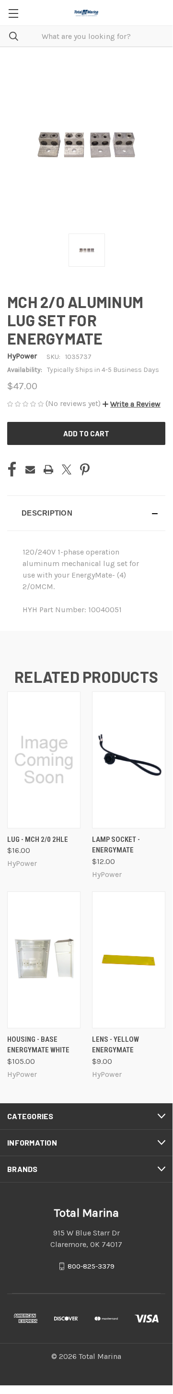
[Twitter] (66, 469)
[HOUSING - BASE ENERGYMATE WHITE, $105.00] (44, 959)
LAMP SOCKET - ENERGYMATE (116, 845)
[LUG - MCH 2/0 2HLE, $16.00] (44, 760)
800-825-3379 (91, 1266)
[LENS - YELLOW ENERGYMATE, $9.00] (128, 959)
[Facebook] (12, 469)
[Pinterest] (85, 469)
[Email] (30, 469)
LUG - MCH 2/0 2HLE (37, 839)
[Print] (48, 469)
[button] (132, 403)
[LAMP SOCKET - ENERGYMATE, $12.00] (128, 760)
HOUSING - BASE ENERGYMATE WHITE (38, 1045)
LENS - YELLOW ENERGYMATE (115, 1045)
